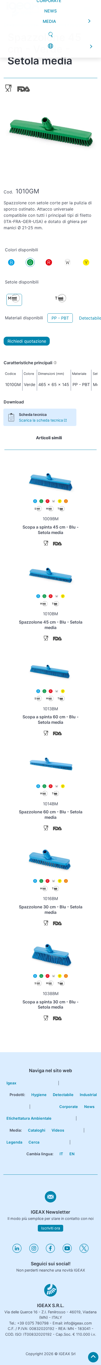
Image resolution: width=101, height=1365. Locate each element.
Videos (58, 1130)
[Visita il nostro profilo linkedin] (16, 1251)
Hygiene (39, 1094)
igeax (11, 1083)
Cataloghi (36, 1130)
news (50, 55)
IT (61, 1154)
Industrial (88, 1094)
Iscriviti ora (50, 1228)
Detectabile (63, 1094)
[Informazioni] (55, 362)
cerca (33, 1142)
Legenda (14, 1142)
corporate (49, 45)
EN (72, 1154)
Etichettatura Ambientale (29, 1118)
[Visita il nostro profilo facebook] (50, 1251)
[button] (87, 8)
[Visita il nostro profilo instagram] (33, 1251)
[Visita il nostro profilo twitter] (84, 1251)
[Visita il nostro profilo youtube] (67, 1251)
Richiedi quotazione (27, 341)
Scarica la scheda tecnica (41, 420)
